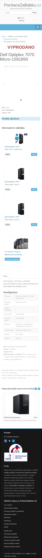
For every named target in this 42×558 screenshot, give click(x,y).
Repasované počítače (11, 39)
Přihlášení (7, 517)
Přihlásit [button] (21, 20)
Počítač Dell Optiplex (12, 417)
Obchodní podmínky (10, 534)
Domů (4, 36)
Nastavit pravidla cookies (12, 546)
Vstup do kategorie (12, 259)
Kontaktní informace (12, 437)
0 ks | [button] (21, 18)
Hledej (34, 12)
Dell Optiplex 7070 (12, 147)
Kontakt (18, 553)
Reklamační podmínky (11, 537)
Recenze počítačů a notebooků (14, 511)
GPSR (6, 527)
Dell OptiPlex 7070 (12, 182)
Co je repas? (8, 505)
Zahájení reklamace (10, 524)
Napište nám (8, 531)
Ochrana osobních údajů (12, 540)
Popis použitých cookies (11, 543)
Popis (5, 276)
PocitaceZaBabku (22, 5)
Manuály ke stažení (10, 514)
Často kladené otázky (11, 508)
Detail (34, 154)
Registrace (7, 521)
